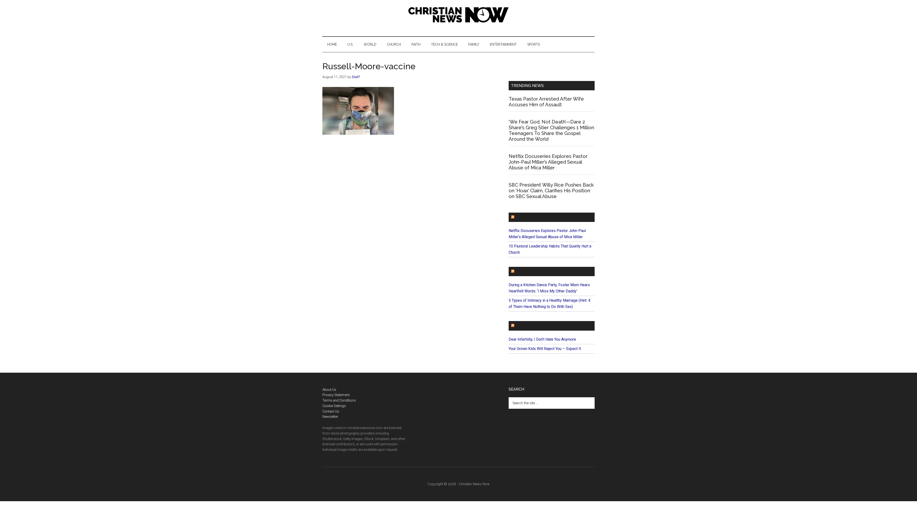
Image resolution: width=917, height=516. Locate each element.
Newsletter (330, 417)
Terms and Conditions (339, 400)
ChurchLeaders (532, 217)
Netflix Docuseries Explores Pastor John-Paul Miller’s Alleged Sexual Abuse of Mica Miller (548, 162)
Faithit (522, 271)
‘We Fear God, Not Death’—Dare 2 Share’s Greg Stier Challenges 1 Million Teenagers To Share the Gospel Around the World (551, 130)
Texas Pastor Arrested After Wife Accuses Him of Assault (546, 102)
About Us (329, 390)
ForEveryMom (530, 325)
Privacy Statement (336, 395)
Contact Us (330, 411)
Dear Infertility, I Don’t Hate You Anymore (542, 339)
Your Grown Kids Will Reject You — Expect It (545, 348)
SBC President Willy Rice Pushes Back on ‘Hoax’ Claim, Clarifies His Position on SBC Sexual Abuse (551, 190)
